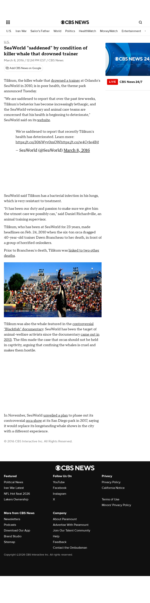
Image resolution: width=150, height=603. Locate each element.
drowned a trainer (65, 80)
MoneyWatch (109, 31)
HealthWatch (87, 31)
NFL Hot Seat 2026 (17, 493)
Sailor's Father (40, 31)
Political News (13, 482)
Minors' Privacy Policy (116, 505)
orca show (34, 420)
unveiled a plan (55, 415)
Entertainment (131, 31)
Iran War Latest (14, 487)
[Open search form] (140, 22)
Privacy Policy (111, 482)
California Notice (113, 487)
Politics (70, 31)
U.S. (9, 31)
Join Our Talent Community (71, 530)
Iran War (21, 31)
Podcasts (10, 524)
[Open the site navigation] (29, 22)
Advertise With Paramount (70, 524)
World (57, 31)
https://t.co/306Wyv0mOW (38, 142)
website (43, 120)
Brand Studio (12, 536)
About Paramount (65, 519)
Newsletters (12, 519)
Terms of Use (110, 499)
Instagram (59, 493)
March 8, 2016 (77, 150)
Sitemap (9, 542)
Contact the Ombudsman (70, 547)
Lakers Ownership (16, 499)
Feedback (59, 542)
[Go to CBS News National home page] (75, 22)
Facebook (59, 487)
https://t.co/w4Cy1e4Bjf (80, 142)
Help (56, 536)
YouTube (59, 482)
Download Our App (17, 530)
